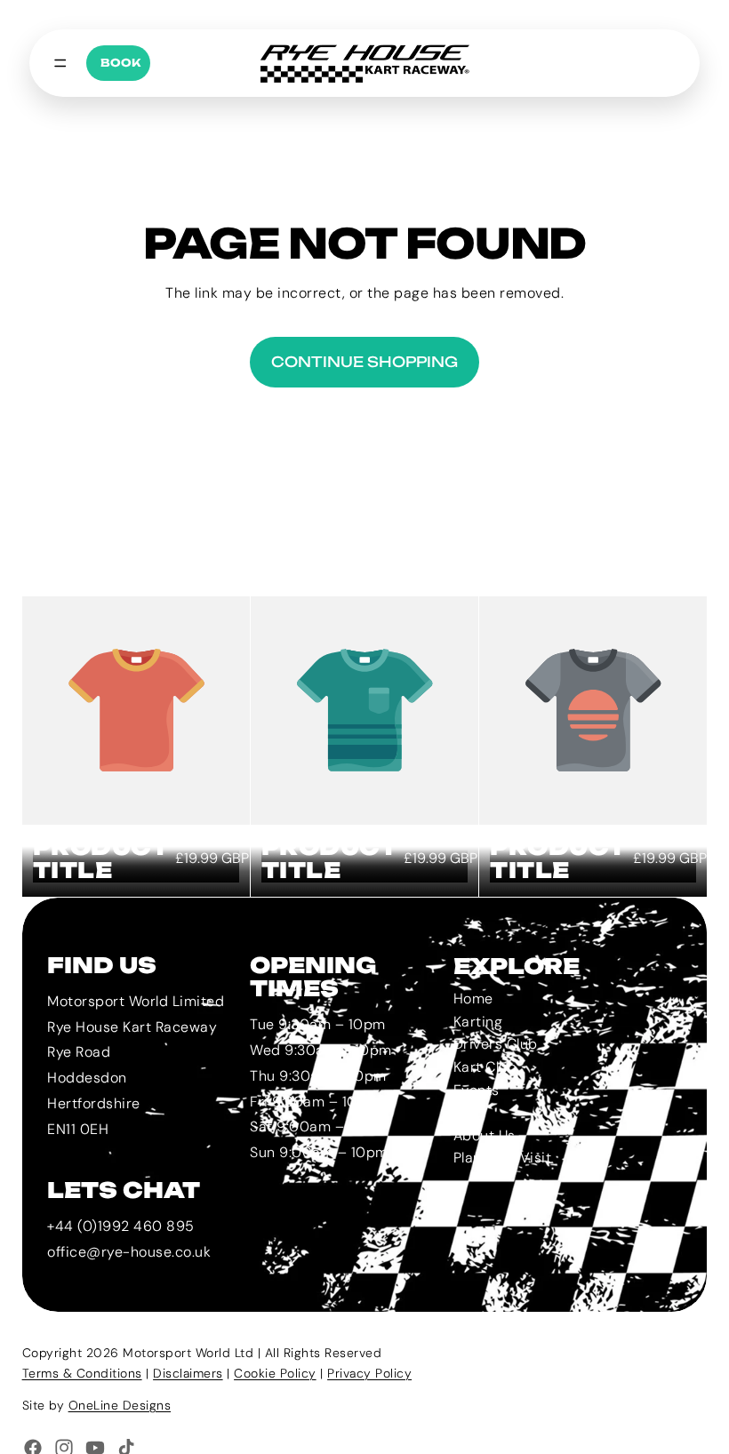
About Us (484, 1134)
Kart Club (485, 1067)
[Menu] (60, 63)
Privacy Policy (369, 1373)
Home (473, 998)
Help (468, 1112)
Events (476, 1089)
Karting (477, 1020)
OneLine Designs (120, 1405)
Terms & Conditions (82, 1373)
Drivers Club (495, 1044)
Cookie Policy (275, 1373)
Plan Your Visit (502, 1157)
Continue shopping (364, 362)
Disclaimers (188, 1373)
